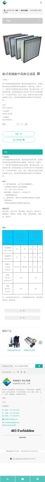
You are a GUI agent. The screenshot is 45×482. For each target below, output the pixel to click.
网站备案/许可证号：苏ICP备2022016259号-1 (22, 451)
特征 (5, 152)
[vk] (17, 372)
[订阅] (39, 366)
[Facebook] (24, 372)
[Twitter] (14, 372)
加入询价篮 (17, 140)
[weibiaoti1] (16, 382)
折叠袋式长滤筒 (29, 350)
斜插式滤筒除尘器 (14, 350)
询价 (17, 134)
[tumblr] (21, 372)
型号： (4, 105)
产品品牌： (6, 111)
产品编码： (6, 117)
